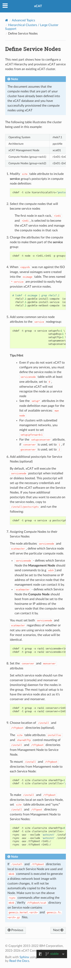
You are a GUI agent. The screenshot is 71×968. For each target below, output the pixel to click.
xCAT (38, 6)
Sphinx (24, 957)
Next (57, 930)
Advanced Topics (23, 20)
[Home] (6, 20)
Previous (16, 930)
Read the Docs (19, 960)
